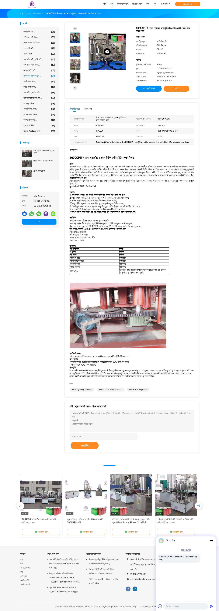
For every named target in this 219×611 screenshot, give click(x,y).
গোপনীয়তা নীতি (25, 584)
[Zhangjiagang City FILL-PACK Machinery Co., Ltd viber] (46, 213)
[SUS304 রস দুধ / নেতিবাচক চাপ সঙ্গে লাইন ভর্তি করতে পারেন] (41, 495)
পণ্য (21, 563)
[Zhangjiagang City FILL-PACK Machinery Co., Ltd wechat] (38, 213)
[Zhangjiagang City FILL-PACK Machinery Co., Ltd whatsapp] (31, 213)
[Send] (211, 606)
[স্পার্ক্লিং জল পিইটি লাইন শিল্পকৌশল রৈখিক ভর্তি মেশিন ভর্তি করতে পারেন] (176, 495)
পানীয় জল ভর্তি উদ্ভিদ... (39, 37)
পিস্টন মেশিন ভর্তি (53, 554)
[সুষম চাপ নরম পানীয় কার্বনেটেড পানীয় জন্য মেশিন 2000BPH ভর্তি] (86, 495)
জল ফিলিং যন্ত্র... (39, 31)
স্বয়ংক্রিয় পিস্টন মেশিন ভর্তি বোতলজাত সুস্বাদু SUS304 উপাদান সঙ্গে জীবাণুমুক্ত (63, 589)
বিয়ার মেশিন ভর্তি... (39, 87)
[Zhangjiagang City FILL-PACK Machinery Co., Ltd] (32, 4)
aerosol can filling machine (110, 390)
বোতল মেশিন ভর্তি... (39, 70)
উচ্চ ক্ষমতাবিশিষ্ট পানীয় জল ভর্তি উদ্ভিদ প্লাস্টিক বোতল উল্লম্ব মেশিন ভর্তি (101, 571)
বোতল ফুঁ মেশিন (39, 103)
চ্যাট (39, 222)
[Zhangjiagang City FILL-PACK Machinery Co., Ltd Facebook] (128, 589)
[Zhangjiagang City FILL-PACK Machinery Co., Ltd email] (24, 213)
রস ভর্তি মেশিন (39, 54)
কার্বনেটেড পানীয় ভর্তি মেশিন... (39, 59)
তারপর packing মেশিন (39, 131)
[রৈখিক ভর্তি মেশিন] (27, 174)
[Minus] (211, 540)
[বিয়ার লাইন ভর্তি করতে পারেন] (27, 163)
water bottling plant (138, 390)
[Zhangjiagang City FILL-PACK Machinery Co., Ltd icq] (53, 213)
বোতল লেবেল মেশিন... (39, 114)
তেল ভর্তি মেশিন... (39, 125)
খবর (21, 572)
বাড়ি (21, 559)
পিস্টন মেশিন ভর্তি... (39, 120)
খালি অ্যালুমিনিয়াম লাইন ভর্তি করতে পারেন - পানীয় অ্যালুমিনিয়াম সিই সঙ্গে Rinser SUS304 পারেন (131, 522)
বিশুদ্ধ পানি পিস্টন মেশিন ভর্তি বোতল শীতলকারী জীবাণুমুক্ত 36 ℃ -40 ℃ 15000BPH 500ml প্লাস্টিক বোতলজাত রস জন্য (64, 578)
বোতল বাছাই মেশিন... (39, 109)
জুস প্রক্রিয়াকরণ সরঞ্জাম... (39, 98)
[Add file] (160, 606)
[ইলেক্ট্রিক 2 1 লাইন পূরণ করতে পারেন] (27, 153)
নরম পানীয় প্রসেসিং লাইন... (39, 92)
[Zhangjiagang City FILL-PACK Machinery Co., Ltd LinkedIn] (134, 589)
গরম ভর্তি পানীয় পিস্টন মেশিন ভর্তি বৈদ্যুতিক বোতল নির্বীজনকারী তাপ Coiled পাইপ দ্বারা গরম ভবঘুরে (64, 563)
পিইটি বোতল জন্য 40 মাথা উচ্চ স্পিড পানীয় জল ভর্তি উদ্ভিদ (103, 581)
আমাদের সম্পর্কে (25, 568)
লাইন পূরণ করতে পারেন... (39, 76)
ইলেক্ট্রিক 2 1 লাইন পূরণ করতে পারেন (43, 151)
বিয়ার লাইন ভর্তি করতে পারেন (43, 161)
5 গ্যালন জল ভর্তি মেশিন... (39, 42)
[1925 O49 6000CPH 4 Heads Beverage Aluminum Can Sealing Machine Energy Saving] (107, 51)
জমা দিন (84, 445)
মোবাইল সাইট (24, 580)
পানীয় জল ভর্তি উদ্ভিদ (93, 554)
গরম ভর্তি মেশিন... (39, 48)
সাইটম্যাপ (23, 576)
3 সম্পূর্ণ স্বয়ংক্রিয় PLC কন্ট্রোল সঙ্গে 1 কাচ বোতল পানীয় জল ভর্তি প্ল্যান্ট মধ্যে (104, 561)
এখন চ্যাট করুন (187, 4)
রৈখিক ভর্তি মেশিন (39, 171)
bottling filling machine (82, 390)
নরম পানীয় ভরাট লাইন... (39, 65)
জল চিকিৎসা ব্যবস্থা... (39, 81)
